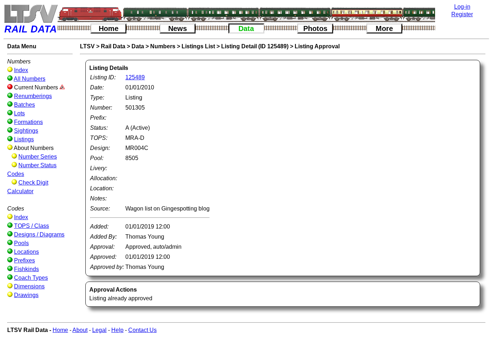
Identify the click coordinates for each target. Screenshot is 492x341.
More (384, 28)
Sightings (26, 131)
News (177, 28)
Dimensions (29, 286)
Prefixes (24, 260)
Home (108, 28)
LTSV (87, 46)
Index (21, 70)
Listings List (198, 46)
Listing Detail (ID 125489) (255, 46)
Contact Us (142, 330)
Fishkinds (26, 269)
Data (246, 28)
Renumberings (33, 96)
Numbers (162, 46)
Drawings (26, 295)
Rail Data (113, 46)
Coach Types (31, 278)
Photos (315, 28)
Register (462, 14)
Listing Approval (317, 46)
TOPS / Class (31, 226)
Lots (19, 113)
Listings (24, 139)
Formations (28, 122)
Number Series (37, 157)
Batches (24, 105)
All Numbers (29, 79)
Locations (26, 252)
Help (117, 330)
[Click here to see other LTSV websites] (31, 13)
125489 (135, 77)
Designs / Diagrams (39, 234)
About (80, 330)
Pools (21, 243)
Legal (99, 330)
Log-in (462, 7)
